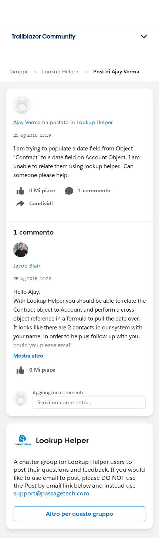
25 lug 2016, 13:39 (32, 135)
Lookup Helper (60, 71)
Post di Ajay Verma (116, 71)
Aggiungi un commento (59, 392)
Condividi (38, 205)
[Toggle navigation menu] (144, 37)
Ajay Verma (27, 122)
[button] (79, 514)
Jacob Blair (26, 265)
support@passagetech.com (51, 493)
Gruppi (18, 71)
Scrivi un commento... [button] (64, 402)
